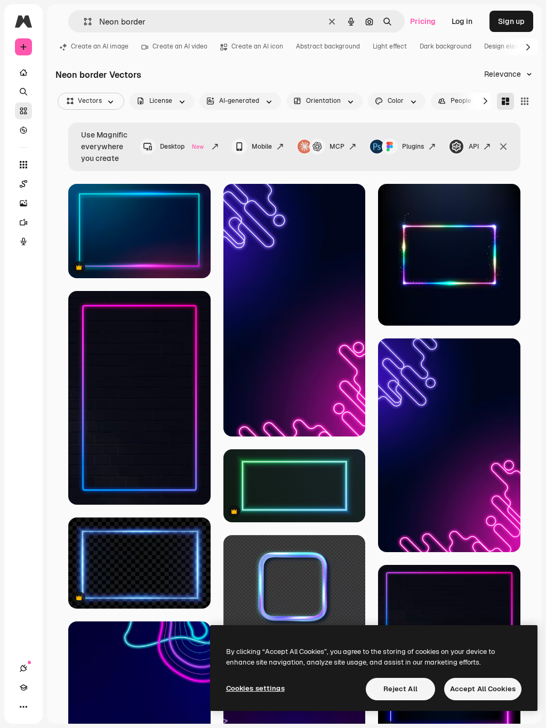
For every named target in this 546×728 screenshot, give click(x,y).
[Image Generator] (23, 203)
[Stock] (23, 110)
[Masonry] (505, 101)
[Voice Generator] (23, 241)
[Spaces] (23, 183)
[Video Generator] (23, 222)
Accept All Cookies (483, 688)
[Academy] (23, 687)
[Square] (524, 101)
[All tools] (23, 164)
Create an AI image (100, 46)
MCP (337, 146)
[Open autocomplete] (83, 22)
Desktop (182, 146)
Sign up (511, 21)
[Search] (23, 91)
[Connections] (23, 668)
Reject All (400, 688)
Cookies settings (255, 688)
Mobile (262, 146)
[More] (23, 706)
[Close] (503, 146)
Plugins (413, 146)
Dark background (445, 46)
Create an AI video (179, 46)
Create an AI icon (257, 46)
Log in (462, 21)
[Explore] (23, 130)
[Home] (23, 72)
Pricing (423, 21)
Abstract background (328, 46)
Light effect (390, 46)
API (474, 146)
